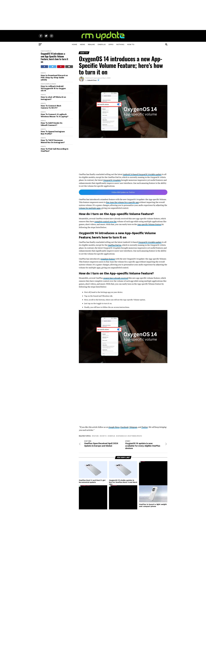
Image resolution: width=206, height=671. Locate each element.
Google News (113, 427)
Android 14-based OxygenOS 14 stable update (142, 174)
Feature (96, 436)
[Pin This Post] (61, 66)
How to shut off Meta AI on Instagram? (53, 98)
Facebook (124, 427)
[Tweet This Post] (53, 66)
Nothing (120, 44)
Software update (135, 436)
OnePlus (102, 44)
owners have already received (115, 278)
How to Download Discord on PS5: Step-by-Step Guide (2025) (54, 77)
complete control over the (105, 221)
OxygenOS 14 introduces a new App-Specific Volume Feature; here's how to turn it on (54, 57)
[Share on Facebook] (44, 66)
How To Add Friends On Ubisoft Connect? (51, 124)
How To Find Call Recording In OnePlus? (54, 150)
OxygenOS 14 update (112, 180)
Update (53, 84)
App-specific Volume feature (149, 224)
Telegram (133, 427)
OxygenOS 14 (121, 436)
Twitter (144, 427)
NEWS (82, 44)
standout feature (108, 259)
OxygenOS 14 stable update (149, 242)
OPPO (110, 44)
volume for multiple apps (90, 208)
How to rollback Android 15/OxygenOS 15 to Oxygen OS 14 (53, 88)
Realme (91, 44)
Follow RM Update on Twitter (123, 192)
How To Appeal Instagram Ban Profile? (53, 132)
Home (74, 44)
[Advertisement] (103, 15)
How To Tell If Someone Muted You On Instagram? (53, 141)
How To (130, 44)
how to (104, 436)
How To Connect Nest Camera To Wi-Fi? (51, 107)
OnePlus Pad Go (114, 245)
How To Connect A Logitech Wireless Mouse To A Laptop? (54, 115)
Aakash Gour (92, 80)
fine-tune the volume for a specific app (122, 202)
